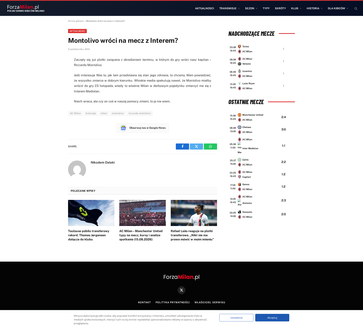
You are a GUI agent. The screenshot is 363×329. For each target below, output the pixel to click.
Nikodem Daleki (103, 162)
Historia (313, 8)
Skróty (280, 8)
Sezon (249, 8)
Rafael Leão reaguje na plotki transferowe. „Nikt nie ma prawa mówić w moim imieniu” (192, 235)
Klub (294, 8)
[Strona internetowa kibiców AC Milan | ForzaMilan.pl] (26, 8)
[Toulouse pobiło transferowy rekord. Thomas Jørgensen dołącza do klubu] (91, 213)
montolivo (118, 113)
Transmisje (228, 8)
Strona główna (76, 21)
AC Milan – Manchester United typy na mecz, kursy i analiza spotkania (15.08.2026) (141, 235)
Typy (266, 8)
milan (104, 113)
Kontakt (144, 302)
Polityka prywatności (173, 302)
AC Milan (75, 113)
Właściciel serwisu (210, 302)
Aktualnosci (204, 8)
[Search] (355, 8)
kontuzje (91, 113)
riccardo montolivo (140, 113)
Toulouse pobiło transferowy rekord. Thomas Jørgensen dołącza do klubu (88, 235)
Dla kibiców (336, 8)
